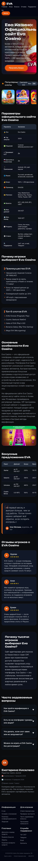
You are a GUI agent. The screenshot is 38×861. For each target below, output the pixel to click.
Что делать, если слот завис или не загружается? (19, 732)
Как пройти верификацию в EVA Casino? (19, 709)
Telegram (23, 837)
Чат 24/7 (23, 834)
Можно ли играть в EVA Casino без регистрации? (19, 744)
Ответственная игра (27, 811)
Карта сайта (7, 856)
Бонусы (16, 7)
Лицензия (5, 821)
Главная (4, 7)
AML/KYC (31, 856)
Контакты (23, 843)
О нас (4, 811)
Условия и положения (9, 814)
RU (3, 10)
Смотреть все (23, 83)
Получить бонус (16, 68)
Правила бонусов (8, 837)
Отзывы (23, 7)
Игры (11, 7)
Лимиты (4, 840)
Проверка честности (27, 814)
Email (22, 840)
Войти (6, 13)
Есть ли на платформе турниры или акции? (19, 721)
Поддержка (32, 7)
